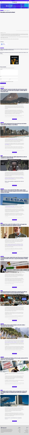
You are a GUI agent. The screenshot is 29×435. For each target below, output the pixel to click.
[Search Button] (27, 2)
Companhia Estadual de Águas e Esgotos (10, 206)
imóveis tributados (7, 144)
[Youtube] (26, 428)
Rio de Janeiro (3, 9)
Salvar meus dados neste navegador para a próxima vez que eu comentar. (7, 81)
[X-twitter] (24, 428)
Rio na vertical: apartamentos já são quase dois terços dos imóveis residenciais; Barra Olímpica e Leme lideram (14, 53)
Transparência (2, 88)
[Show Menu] (1, 2)
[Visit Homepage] (14, 2)
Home (0, 9)
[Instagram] (25, 428)
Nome (0, 76)
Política (1, 223)
